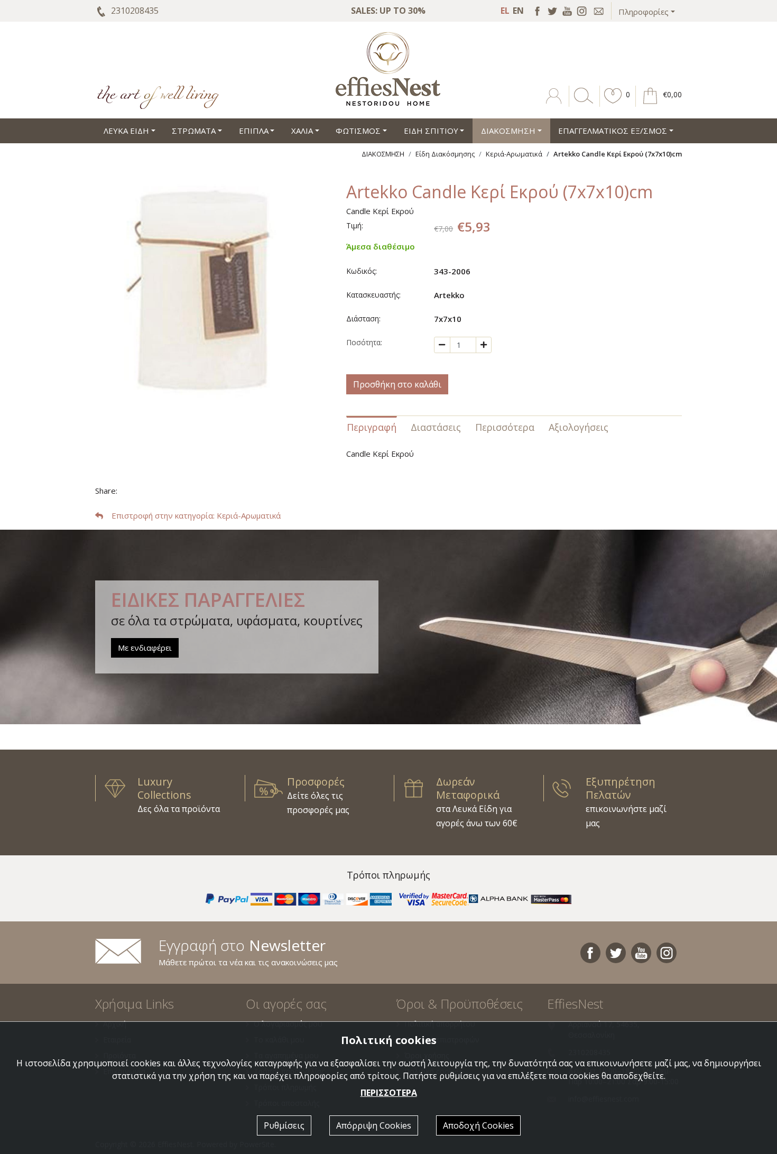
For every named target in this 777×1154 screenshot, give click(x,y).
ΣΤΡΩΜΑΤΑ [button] (194, 130)
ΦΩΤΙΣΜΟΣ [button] (358, 130)
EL (505, 10)
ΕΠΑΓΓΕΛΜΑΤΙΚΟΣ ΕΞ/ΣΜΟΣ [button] (612, 130)
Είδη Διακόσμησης (445, 154)
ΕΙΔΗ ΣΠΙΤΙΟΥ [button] (431, 130)
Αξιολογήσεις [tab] (578, 427)
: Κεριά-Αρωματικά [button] (196, 515)
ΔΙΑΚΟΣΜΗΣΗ (383, 154)
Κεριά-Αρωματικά (514, 154)
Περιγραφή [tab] (371, 427)
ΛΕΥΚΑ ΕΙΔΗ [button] (126, 130)
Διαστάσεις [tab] (436, 427)
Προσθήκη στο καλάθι (397, 384)
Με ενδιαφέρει (145, 647)
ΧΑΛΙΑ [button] (302, 130)
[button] (613, 103)
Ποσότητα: (364, 342)
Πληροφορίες (643, 11)
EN (518, 10)
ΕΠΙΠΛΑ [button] (254, 130)
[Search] (581, 103)
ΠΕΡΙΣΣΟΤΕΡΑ (388, 1092)
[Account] (555, 103)
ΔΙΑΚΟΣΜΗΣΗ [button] (508, 130)
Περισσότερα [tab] (504, 427)
